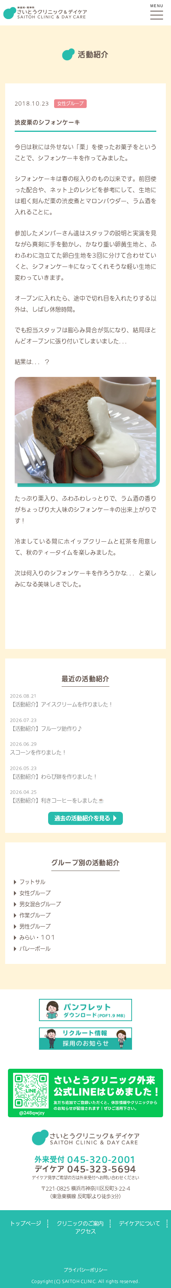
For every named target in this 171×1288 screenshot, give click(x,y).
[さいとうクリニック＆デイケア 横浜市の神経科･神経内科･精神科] (85, 12)
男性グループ (35, 926)
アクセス (85, 1231)
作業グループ (35, 915)
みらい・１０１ (37, 937)
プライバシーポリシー (85, 1270)
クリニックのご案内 (80, 1223)
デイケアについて (139, 1223)
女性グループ (70, 103)
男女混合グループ (40, 904)
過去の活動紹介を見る (82, 818)
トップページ (25, 1223)
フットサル (32, 881)
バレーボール (35, 948)
